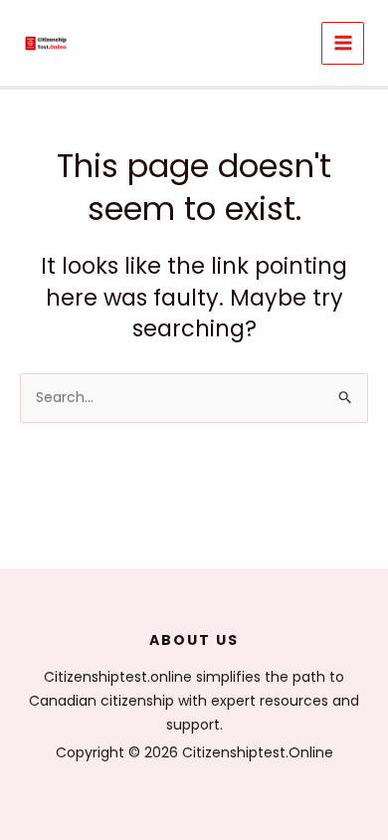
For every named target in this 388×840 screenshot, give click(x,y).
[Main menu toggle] (342, 43)
